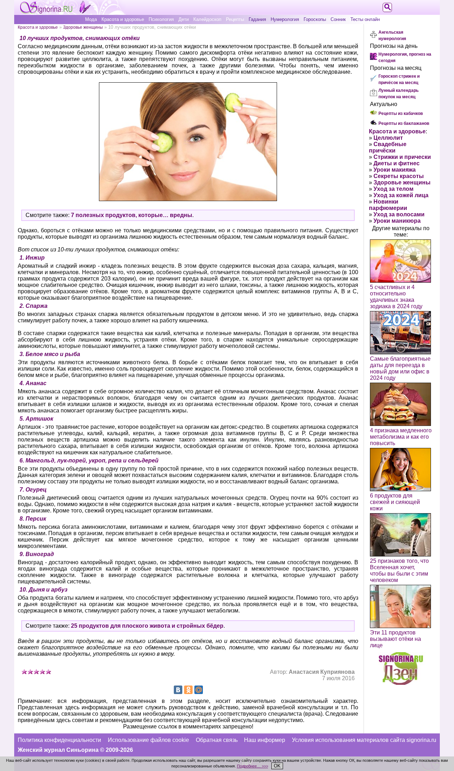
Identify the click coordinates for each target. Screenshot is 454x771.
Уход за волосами (399, 214)
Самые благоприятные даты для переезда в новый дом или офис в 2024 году (400, 368)
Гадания (257, 19)
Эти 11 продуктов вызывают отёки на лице (395, 638)
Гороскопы (315, 19)
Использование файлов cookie (148, 740)
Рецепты (235, 19)
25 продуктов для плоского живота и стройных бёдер (147, 626)
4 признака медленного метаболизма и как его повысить (401, 436)
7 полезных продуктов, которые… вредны (131, 215)
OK (277, 766)
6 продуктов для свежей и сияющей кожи (395, 502)
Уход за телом (393, 189)
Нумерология (285, 19)
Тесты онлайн (365, 19)
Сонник (338, 19)
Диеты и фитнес (396, 163)
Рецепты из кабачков (400, 113)
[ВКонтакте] (178, 690)
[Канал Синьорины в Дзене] (400, 683)
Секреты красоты (398, 176)
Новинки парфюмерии (388, 205)
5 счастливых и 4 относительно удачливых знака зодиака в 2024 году (396, 296)
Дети (183, 19)
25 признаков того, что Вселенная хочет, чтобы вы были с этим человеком (399, 570)
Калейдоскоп (207, 19)
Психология (161, 19)
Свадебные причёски (387, 147)
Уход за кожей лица (400, 195)
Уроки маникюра (397, 221)
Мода (91, 19)
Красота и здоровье (122, 19)
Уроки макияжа (394, 170)
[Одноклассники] (188, 690)
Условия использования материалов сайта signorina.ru (364, 740)
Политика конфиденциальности (59, 740)
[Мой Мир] (198, 690)
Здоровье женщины (83, 27)
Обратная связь (217, 740)
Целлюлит (388, 138)
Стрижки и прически (402, 157)
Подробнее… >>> (252, 766)
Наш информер (264, 740)
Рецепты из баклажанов (403, 123)
